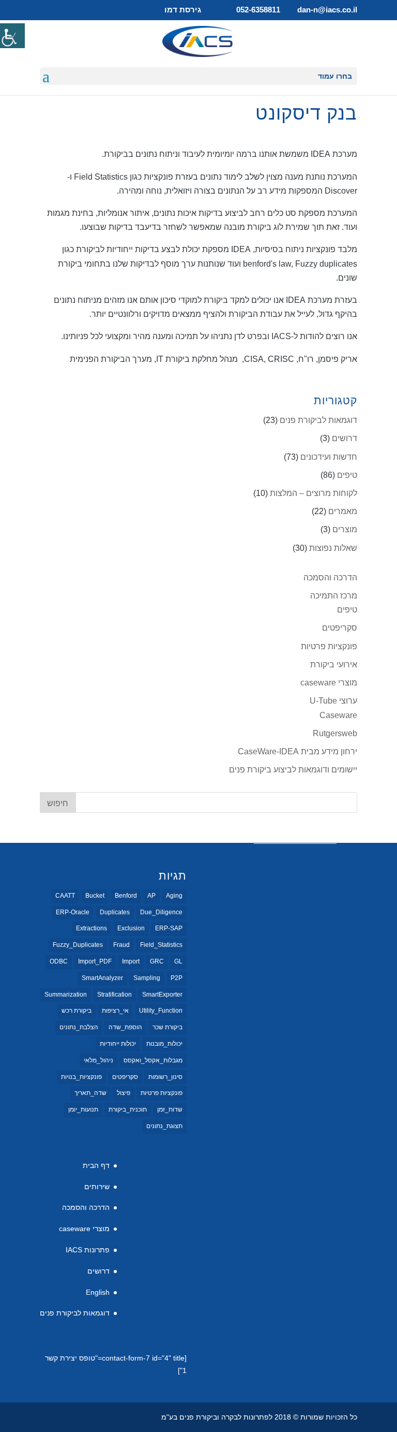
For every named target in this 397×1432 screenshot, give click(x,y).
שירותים (97, 1186)
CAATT (65, 895)
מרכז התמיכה (333, 595)
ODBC (59, 961)
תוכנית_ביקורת (128, 1109)
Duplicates (115, 912)
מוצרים (344, 529)
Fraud (121, 944)
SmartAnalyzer (102, 978)
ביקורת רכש (76, 1010)
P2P (176, 978)
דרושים (344, 438)
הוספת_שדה (125, 1027)
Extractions (91, 928)
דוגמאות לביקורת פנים (318, 420)
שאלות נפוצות (333, 548)
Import (131, 961)
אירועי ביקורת (333, 664)
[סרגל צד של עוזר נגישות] (12, 35)
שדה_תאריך (90, 1093)
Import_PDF (95, 961)
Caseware (338, 715)
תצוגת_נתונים (164, 1126)
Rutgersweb (335, 733)
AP (151, 895)
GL (178, 961)
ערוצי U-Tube (333, 700)
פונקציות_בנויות (81, 1076)
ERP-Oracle (72, 912)
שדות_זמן (169, 1109)
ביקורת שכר (167, 1027)
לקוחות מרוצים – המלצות (313, 493)
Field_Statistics (161, 944)
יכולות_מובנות (164, 1043)
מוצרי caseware (328, 682)
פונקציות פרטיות (329, 646)
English (98, 1292)
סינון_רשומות (165, 1076)
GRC (157, 961)
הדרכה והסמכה (330, 577)
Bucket (94, 895)
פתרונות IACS (88, 1250)
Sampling (146, 978)
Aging (174, 895)
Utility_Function (160, 1010)
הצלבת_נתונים (78, 1027)
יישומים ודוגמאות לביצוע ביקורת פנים (293, 769)
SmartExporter (162, 994)
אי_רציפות (115, 1010)
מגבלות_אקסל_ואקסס (153, 1060)
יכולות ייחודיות (118, 1043)
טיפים (347, 475)
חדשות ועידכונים (328, 456)
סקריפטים (339, 627)
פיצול (123, 1093)
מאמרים (342, 511)
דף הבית (96, 1165)
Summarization (65, 994)
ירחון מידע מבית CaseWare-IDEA (297, 751)
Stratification (114, 994)
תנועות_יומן (83, 1109)
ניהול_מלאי (98, 1060)
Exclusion (131, 928)
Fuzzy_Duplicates (78, 944)
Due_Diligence (161, 912)
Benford (126, 895)
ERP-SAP (168, 928)
